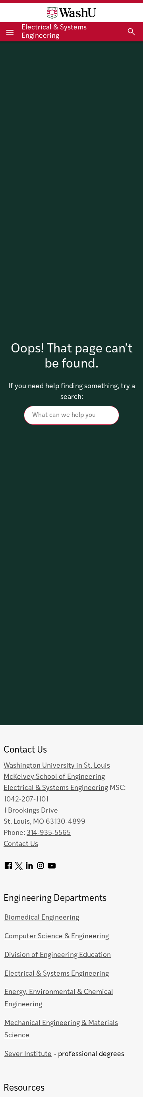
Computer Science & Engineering (56, 936)
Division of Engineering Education (57, 955)
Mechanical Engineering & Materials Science (61, 1029)
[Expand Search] (131, 32)
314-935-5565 (49, 833)
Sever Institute (28, 1054)
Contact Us (21, 844)
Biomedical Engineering (41, 917)
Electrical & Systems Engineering (56, 788)
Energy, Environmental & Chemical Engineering (58, 998)
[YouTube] (51, 868)
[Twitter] (19, 868)
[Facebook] (8, 868)
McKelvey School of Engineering (54, 777)
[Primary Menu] (10, 32)
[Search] (71, 415)
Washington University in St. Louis (57, 765)
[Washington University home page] (71, 13)
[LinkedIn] (29, 868)
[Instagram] (40, 868)
